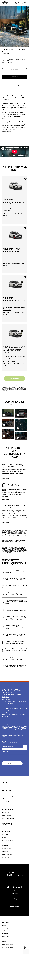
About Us (4, 920)
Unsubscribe (5, 930)
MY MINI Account (6, 848)
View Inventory (14, 70)
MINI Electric (5, 834)
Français (4, 941)
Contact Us (4, 925)
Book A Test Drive (6, 802)
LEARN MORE (5, 478)
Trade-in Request (6, 815)
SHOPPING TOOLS (6, 790)
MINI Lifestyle (5, 857)
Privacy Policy (5, 936)
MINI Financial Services (8, 818)
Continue (11, 763)
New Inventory (5, 793)
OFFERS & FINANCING (8, 809)
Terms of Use (5, 939)
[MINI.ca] (4, 2)
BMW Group (5, 928)
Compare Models (14, 378)
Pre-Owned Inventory (7, 796)
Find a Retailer (5, 805)
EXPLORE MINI (6, 831)
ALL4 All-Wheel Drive (7, 840)
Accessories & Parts (7, 854)
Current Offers (5, 812)
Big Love (4, 837)
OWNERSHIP (5, 845)
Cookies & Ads (5, 933)
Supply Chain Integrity (7, 944)
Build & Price (14, 77)
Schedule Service (6, 851)
